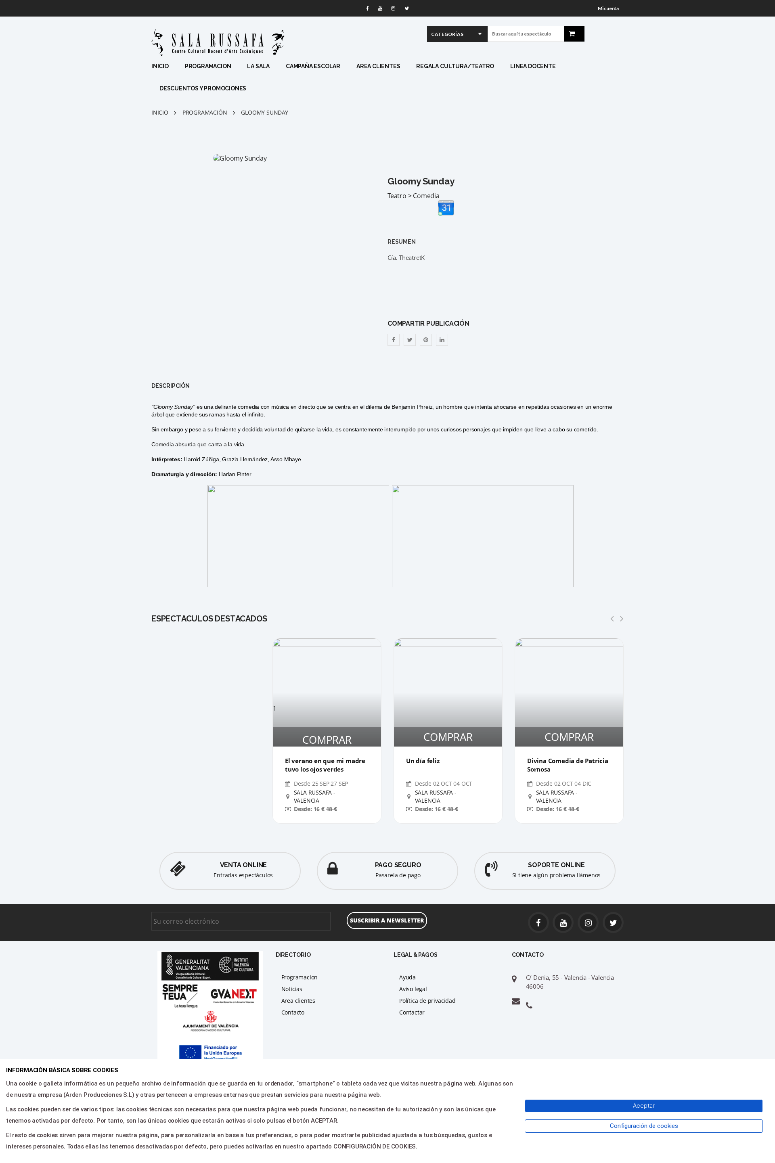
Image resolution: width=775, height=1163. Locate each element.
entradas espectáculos (243, 875)
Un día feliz (423, 761)
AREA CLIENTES (378, 66)
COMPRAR (327, 740)
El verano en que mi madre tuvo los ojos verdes (325, 765)
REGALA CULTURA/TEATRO (455, 66)
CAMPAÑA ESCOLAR (313, 66)
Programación (204, 112)
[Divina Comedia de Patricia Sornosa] (569, 692)
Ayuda (407, 977)
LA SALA (258, 66)
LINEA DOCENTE (532, 66)
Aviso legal (413, 989)
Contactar (412, 1012)
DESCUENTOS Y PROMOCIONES (202, 88)
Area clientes (298, 1000)
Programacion (299, 977)
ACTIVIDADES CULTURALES (266, 130)
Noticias (291, 989)
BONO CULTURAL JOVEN (192, 140)
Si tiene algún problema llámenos (556, 875)
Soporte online (556, 865)
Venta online (243, 865)
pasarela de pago (398, 875)
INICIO (160, 66)
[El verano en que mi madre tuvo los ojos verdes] (327, 671)
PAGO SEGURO (398, 865)
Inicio (159, 112)
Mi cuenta (608, 8)
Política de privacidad (427, 1000)
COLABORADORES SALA (279, 150)
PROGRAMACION (208, 66)
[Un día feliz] (448, 692)
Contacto (292, 1012)
